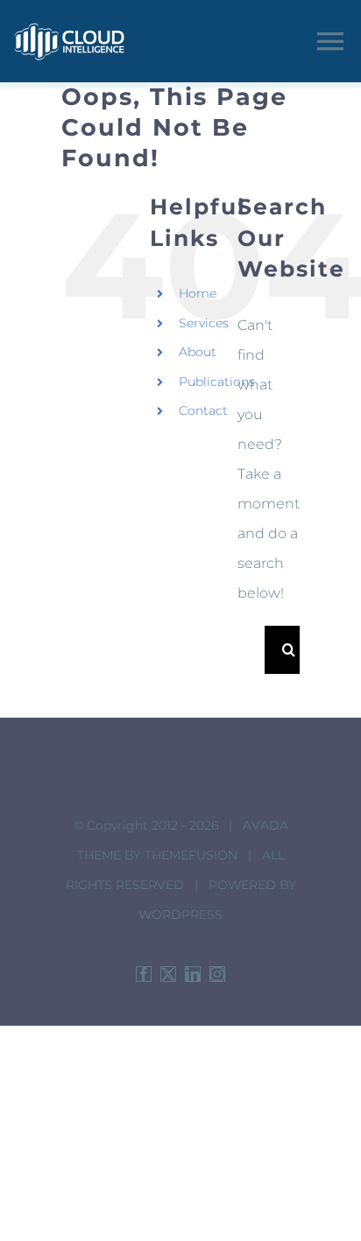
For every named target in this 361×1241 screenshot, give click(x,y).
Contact (203, 410)
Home (197, 293)
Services (204, 323)
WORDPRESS (180, 914)
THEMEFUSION (191, 855)
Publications (217, 381)
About (197, 352)
